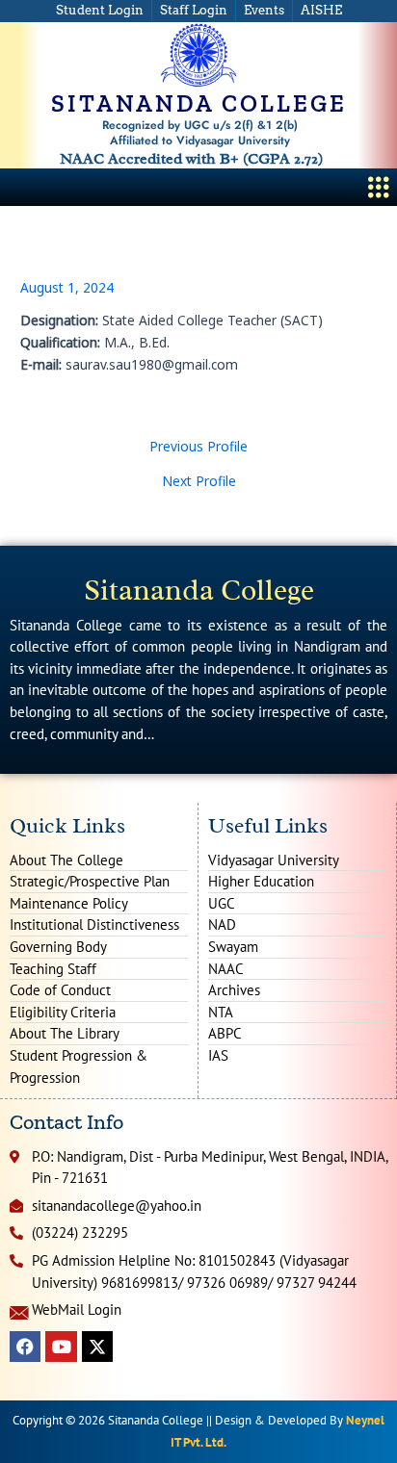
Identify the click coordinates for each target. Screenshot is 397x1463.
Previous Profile (198, 446)
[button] (379, 186)
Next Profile (199, 481)
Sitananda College (199, 590)
